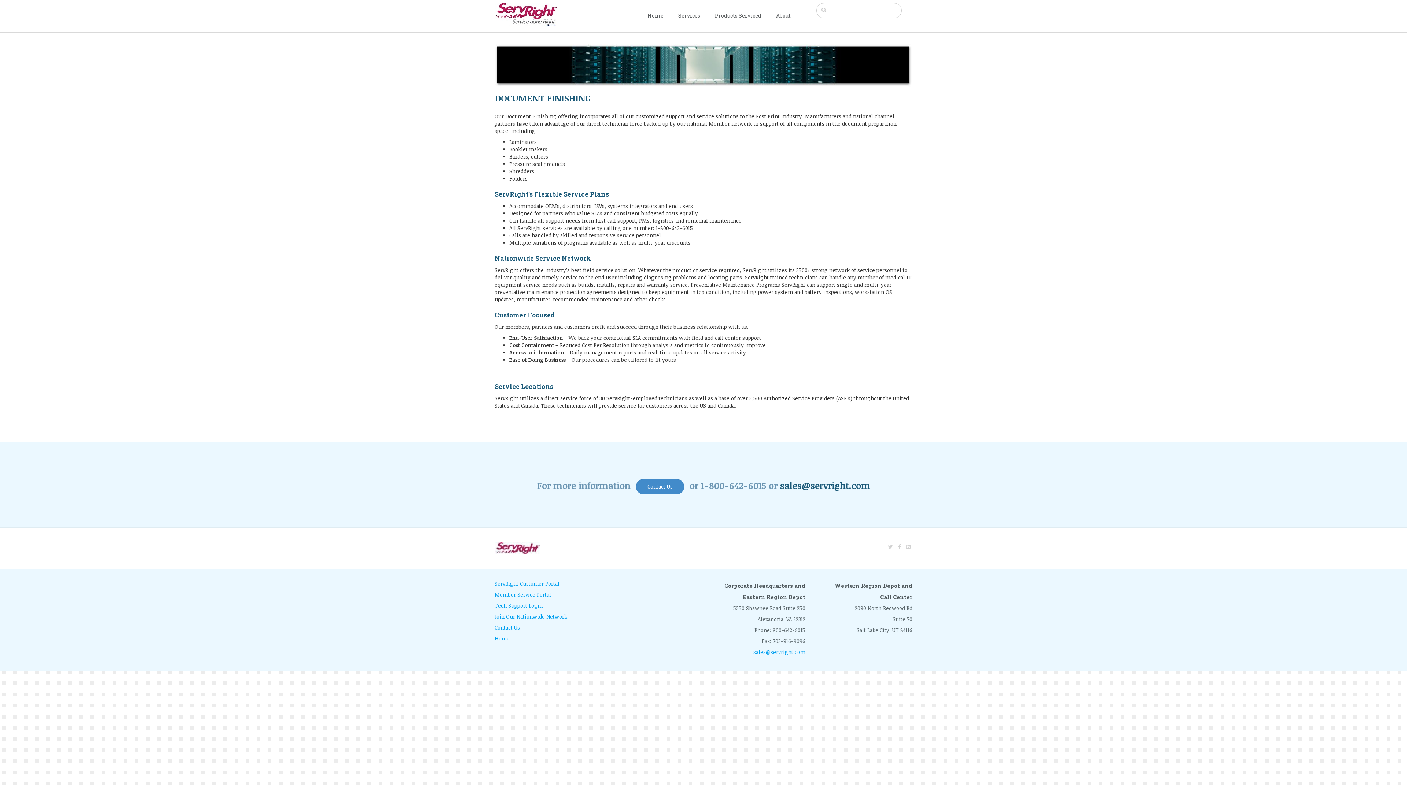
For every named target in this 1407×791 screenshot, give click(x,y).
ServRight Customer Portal (527, 583)
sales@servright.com (825, 485)
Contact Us (660, 486)
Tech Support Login (519, 605)
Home (655, 15)
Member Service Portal (523, 594)
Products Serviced (738, 15)
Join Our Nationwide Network (531, 616)
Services (689, 15)
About (783, 15)
